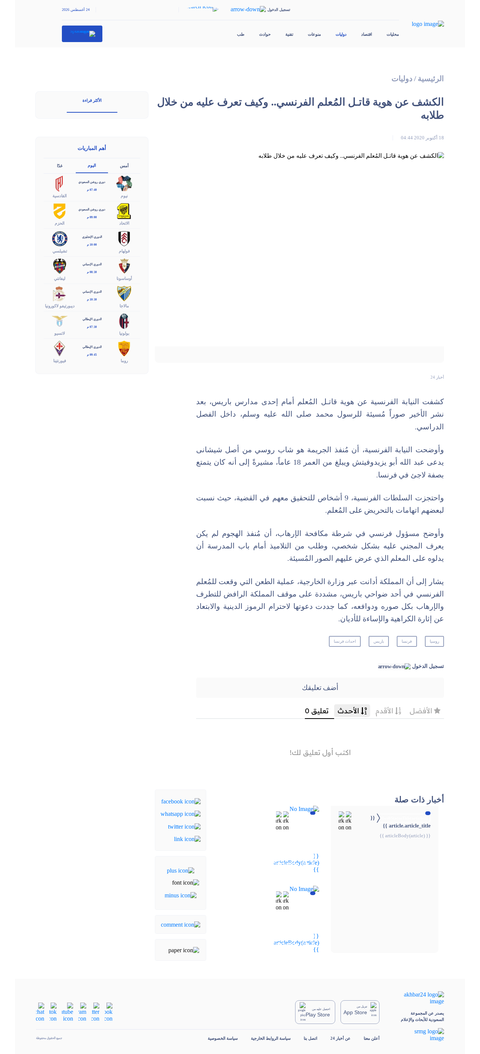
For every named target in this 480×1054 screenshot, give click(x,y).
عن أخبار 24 (340, 1038)
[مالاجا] (124, 293)
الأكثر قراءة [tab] (92, 100)
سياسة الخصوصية (223, 1038)
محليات (393, 34)
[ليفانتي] (60, 265)
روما (124, 360)
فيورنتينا (59, 360)
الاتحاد (124, 223)
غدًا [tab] (60, 165)
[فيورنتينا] (60, 348)
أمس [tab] (124, 165)
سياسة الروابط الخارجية (271, 1038)
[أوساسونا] (124, 265)
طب (240, 34)
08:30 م (92, 272)
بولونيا (124, 333)
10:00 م (92, 244)
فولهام (124, 251)
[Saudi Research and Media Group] (418, 1035)
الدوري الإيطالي (92, 319)
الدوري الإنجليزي (92, 237)
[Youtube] (67, 1012)
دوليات (341, 34)
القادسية (59, 195)
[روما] (124, 348)
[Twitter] (184, 826)
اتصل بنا (310, 1038)
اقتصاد (366, 34)
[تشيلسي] (60, 238)
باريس (379, 641)
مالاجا (124, 306)
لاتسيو (59, 333)
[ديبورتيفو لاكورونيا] (60, 293)
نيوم (124, 195)
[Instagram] (82, 1012)
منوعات (314, 34)
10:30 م (92, 299)
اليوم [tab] (92, 165)
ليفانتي (59, 278)
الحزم (59, 223)
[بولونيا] (124, 320)
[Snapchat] (40, 1012)
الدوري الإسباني (92, 264)
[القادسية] (60, 183)
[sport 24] (82, 34)
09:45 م (92, 354)
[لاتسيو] (60, 320)
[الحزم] (60, 210)
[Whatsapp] (180, 813)
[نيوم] (124, 183)
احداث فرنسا (345, 641)
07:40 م (92, 190)
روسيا (434, 641)
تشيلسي (59, 251)
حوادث (265, 34)
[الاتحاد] (124, 210)
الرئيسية (431, 79)
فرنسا (407, 641)
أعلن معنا (372, 1038)
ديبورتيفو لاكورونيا (60, 306)
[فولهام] (124, 238)
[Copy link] (187, 838)
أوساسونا (124, 278)
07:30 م (92, 327)
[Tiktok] (53, 1012)
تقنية (289, 34)
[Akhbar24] (418, 998)
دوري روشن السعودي (91, 182)
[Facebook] (181, 801)
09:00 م (92, 217)
